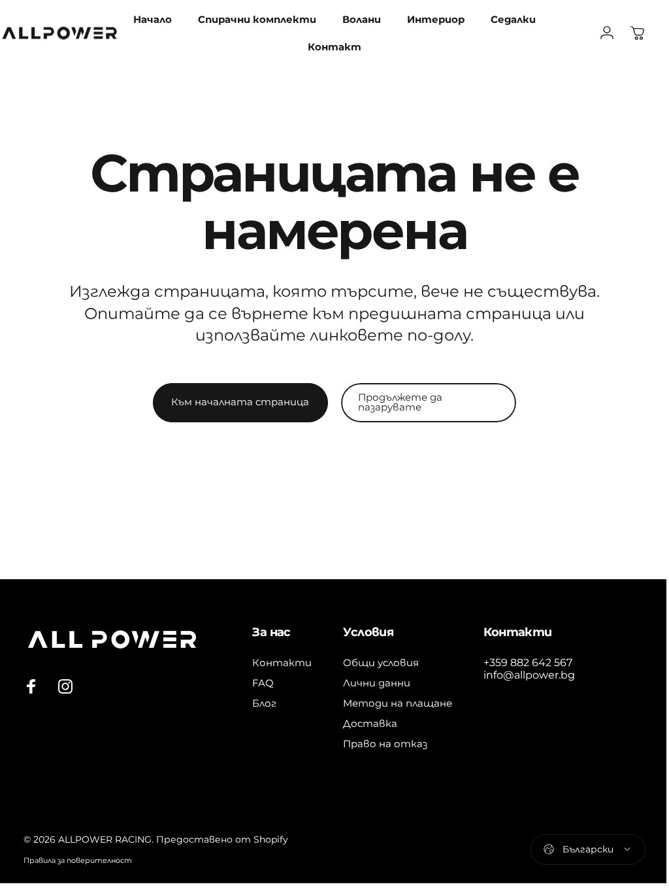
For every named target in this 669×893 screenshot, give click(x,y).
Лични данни (376, 683)
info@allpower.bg (529, 675)
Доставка (370, 723)
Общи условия (381, 662)
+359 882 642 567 (527, 662)
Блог (264, 703)
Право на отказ (385, 743)
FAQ (263, 683)
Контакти (282, 662)
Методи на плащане (397, 703)
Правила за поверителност (78, 860)
